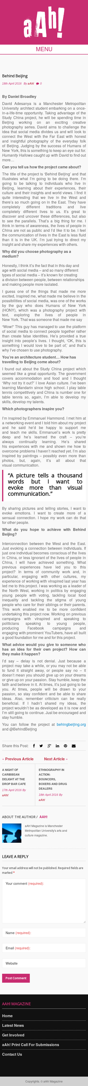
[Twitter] (41, 745)
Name (18, 932)
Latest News (13, 1025)
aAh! (31, 83)
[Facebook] (34, 745)
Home (7, 1015)
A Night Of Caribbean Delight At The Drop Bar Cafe (14, 777)
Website (12, 963)
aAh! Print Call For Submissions (30, 1044)
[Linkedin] (57, 745)
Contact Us (12, 1054)
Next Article (56, 759)
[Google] (49, 745)
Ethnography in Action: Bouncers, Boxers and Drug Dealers (53, 779)
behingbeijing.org (71, 724)
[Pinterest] (65, 745)
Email (18, 948)
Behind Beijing (15, 75)
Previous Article (18, 759)
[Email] (74, 745)
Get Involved (13, 1035)
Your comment (25, 883)
